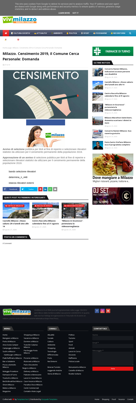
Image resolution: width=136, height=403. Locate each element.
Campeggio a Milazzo (11, 348)
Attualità (51, 335)
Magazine (7, 391)
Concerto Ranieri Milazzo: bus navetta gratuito (118, 132)
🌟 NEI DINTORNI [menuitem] (118, 33)
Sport (71, 341)
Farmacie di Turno (10, 374)
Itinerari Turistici (54, 367)
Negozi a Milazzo (29, 368)
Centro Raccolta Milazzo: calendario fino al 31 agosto (45, 222)
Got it (76, 13)
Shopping (51, 348)
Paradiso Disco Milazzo (33, 384)
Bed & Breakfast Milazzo (12, 381)
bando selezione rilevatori (22, 171)
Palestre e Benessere (32, 374)
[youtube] (108, 311)
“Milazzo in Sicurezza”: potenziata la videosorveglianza (72, 224)
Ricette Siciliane (75, 374)
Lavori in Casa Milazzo (33, 378)
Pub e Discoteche (31, 365)
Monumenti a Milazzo (77, 367)
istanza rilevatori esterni (21, 183)
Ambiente (51, 345)
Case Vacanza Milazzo (33, 381)
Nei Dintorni (52, 361)
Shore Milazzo (8, 384)
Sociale (50, 338)
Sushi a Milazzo (9, 351)
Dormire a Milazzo (31, 341)
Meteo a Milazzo (9, 388)
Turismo (72, 338)
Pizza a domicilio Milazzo (9, 366)
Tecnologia (52, 351)
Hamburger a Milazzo (12, 355)
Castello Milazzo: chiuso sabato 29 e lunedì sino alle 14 (16, 224)
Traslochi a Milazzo (10, 378)
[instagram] (102, 311)
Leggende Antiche (55, 370)
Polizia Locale (74, 361)
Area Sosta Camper (10, 345)
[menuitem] (6, 33)
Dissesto (72, 355)
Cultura (50, 341)
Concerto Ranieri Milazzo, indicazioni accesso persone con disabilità (117, 71)
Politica (71, 335)
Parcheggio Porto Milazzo (31, 351)
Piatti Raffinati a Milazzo (12, 358)
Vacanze (121, 399)
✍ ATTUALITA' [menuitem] (40, 33)
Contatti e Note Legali (32, 391)
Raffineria (73, 358)
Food (71, 345)
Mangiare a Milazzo (10, 338)
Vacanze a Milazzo (31, 338)
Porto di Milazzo (9, 341)
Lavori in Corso (75, 351)
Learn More (64, 13)
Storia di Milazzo (54, 374)
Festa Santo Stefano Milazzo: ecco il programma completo (118, 143)
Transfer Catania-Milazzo (31, 346)
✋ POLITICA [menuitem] (71, 33)
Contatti (130, 399)
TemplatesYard (23, 399)
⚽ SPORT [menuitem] (85, 33)
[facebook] (97, 311)
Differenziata (53, 355)
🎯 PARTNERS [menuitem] (23, 39)
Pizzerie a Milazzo (31, 358)
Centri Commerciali (31, 388)
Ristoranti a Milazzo (32, 361)
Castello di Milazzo (76, 370)
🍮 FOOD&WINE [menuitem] (100, 33)
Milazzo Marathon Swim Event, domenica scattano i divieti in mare (118, 120)
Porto (50, 358)
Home (5, 335)
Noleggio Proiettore (10, 371)
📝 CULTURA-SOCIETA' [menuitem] (20, 33)
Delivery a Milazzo (31, 371)
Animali (72, 348)
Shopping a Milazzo (32, 335)
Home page (7, 48)
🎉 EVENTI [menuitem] (9, 39)
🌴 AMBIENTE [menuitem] (56, 33)
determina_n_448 (18, 177)
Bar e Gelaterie (9, 361)
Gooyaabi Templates (49, 399)
